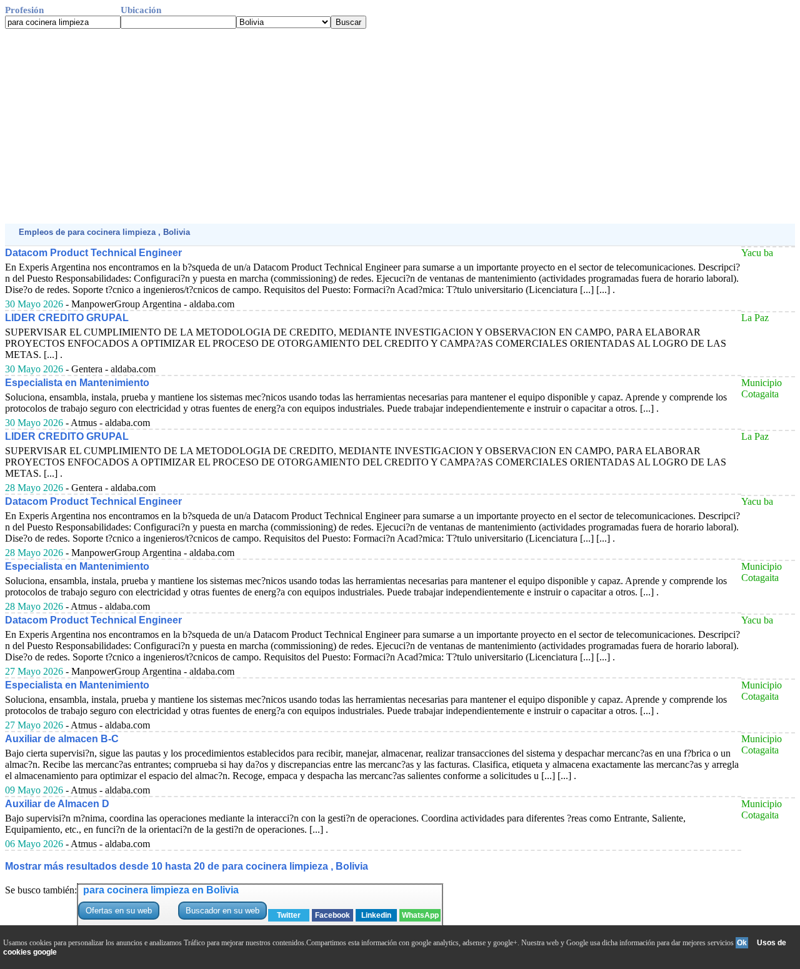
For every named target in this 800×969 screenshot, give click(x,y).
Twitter (289, 915)
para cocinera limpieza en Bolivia (161, 890)
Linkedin (376, 915)
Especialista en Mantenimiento (77, 382)
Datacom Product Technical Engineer (93, 252)
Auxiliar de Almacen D (57, 803)
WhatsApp (420, 915)
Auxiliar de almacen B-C (62, 738)
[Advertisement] (380, 126)
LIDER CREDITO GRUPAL (67, 317)
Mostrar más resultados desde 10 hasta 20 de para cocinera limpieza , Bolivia (186, 866)
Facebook (332, 915)
